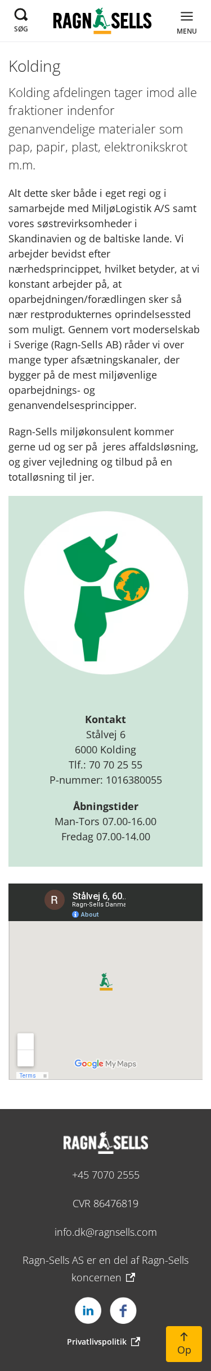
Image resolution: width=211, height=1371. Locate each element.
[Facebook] (123, 1310)
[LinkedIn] (87, 1310)
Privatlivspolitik (97, 1341)
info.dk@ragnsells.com (106, 1232)
